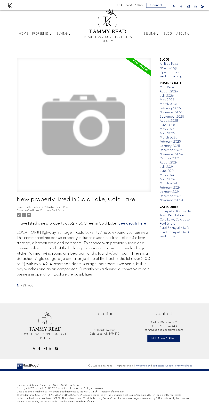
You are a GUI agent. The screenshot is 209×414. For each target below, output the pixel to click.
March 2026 (168, 104)
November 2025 (171, 112)
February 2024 (170, 187)
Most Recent (168, 87)
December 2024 (171, 150)
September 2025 (172, 116)
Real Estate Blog (171, 76)
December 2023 (171, 196)
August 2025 (169, 120)
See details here (132, 223)
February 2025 (170, 141)
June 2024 (167, 171)
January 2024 (170, 191)
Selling (150, 33)
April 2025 (167, 133)
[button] (174, 6)
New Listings (168, 68)
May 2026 (167, 99)
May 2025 (167, 129)
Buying (62, 33)
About (181, 33)
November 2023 (171, 200)
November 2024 (171, 154)
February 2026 (170, 108)
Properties (40, 33)
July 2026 (167, 95)
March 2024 (168, 183)
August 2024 (169, 162)
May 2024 (167, 175)
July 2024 (167, 166)
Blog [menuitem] (168, 33)
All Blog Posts (169, 63)
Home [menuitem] (23, 33)
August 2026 (169, 91)
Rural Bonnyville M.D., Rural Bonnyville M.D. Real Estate (175, 232)
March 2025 (168, 137)
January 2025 (170, 146)
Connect (156, 5)
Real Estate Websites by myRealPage (172, 366)
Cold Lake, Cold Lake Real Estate (45, 210)
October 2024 (169, 158)
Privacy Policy (143, 366)
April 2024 (167, 179)
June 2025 (167, 125)
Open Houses (169, 72)
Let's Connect (163, 338)
